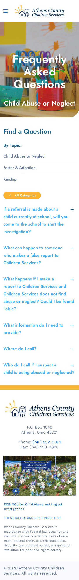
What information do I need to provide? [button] (33, 329)
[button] (5, 11)
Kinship (10, 179)
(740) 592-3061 (46, 442)
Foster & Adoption (19, 168)
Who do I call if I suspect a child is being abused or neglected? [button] (38, 369)
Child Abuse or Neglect (24, 156)
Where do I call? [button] (20, 349)
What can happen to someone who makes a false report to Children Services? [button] (33, 255)
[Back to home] (39, 11)
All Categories (25, 195)
